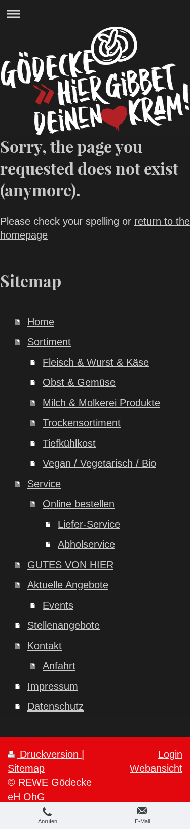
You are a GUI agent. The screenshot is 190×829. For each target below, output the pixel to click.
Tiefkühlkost (69, 443)
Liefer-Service (89, 524)
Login (170, 754)
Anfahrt (59, 666)
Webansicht (156, 768)
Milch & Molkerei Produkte (101, 402)
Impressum (52, 686)
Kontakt (44, 645)
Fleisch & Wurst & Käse (96, 362)
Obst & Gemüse (79, 382)
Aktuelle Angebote (67, 584)
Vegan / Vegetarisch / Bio (99, 463)
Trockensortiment (82, 422)
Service (44, 483)
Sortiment (49, 341)
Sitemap (26, 768)
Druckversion (49, 754)
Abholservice (86, 544)
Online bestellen (79, 503)
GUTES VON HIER (70, 564)
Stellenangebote (63, 625)
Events (58, 605)
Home (40, 321)
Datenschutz (55, 706)
